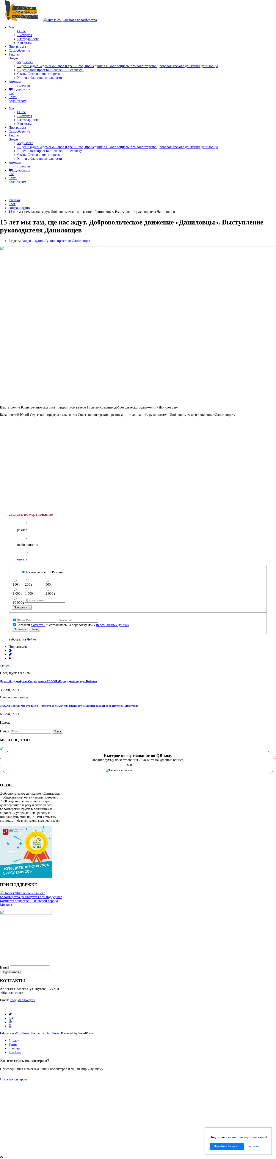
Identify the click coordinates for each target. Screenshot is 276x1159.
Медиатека (25, 62)
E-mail (4, 967)
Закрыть (253, 1146)
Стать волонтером (13, 1079)
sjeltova (5, 665)
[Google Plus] (10, 650)
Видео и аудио (117, 66)
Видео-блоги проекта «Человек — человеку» (50, 70)
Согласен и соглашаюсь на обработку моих (72, 625)
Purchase (15, 1052)
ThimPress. (52, 1033)
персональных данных (112, 625)
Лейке (31, 639)
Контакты (24, 43)
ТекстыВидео (14, 56)
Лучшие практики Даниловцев (67, 241)
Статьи (39, 74)
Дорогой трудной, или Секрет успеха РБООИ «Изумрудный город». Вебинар (48, 681)
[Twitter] (10, 654)
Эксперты (24, 35)
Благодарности (28, 39)
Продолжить (22, 607)
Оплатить (20, 629)
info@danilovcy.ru (22, 1000)
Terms (13, 1044)
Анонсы (15, 81)
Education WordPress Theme (20, 1033)
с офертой (38, 625)
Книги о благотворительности (39, 77)
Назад (35, 629)
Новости (23, 85)
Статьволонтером (17, 99)
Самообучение (19, 50)
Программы (17, 46)
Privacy (14, 1040)
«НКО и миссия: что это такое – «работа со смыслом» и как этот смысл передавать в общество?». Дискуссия (69, 705)
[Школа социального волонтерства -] (21, 20)
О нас (21, 31)
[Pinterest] (10, 658)
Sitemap (14, 1048)
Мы (11, 27)
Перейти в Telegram (226, 1146)
